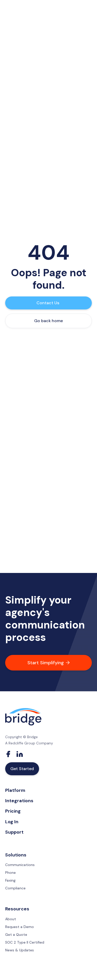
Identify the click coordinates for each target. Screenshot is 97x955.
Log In (11, 821)
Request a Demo (19, 927)
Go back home (48, 320)
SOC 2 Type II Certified (24, 942)
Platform (15, 790)
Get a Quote (16, 934)
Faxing (10, 880)
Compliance (15, 888)
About (10, 919)
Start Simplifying (48, 663)
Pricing (13, 811)
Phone (10, 872)
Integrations (19, 800)
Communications (20, 865)
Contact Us (47, 303)
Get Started (22, 768)
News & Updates (19, 950)
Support (14, 832)
